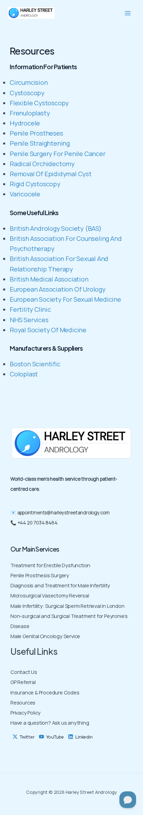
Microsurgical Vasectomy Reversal (49, 595)
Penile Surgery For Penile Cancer (58, 153)
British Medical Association (49, 279)
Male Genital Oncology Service (45, 636)
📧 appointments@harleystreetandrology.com (60, 512)
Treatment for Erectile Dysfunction (50, 565)
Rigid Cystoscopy (35, 184)
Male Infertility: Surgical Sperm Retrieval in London (67, 605)
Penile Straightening (40, 143)
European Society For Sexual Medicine (65, 299)
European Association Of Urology (58, 289)
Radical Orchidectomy (42, 164)
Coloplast (24, 374)
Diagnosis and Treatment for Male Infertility (60, 585)
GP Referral (23, 681)
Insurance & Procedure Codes (44, 692)
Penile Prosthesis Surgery (39, 575)
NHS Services (29, 320)
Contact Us (23, 671)
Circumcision (29, 82)
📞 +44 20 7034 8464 (33, 522)
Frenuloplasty (30, 113)
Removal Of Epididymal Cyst (51, 174)
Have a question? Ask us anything (49, 722)
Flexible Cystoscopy (39, 103)
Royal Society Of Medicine (48, 330)
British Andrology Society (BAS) (56, 228)
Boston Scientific (35, 364)
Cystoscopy (27, 93)
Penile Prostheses (36, 133)
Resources (22, 702)
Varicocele (25, 194)
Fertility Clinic (30, 309)
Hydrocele (25, 123)
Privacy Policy (25, 712)
